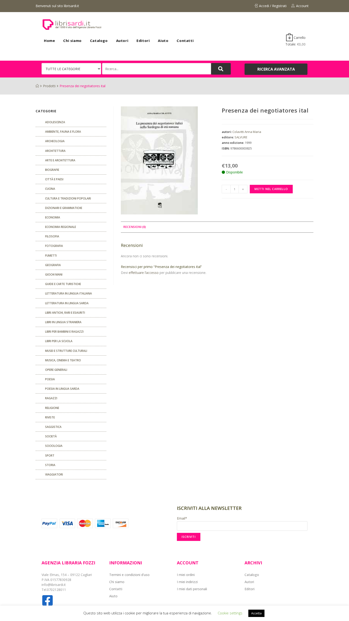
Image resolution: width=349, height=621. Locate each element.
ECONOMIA (52, 217)
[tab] (134, 227)
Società (51, 436)
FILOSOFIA (52, 236)
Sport (49, 455)
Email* (182, 518)
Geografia (53, 265)
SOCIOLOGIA (53, 446)
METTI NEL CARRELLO (271, 189)
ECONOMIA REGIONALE (60, 227)
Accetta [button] (256, 613)
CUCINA (50, 189)
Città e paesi (54, 179)
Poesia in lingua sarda (62, 389)
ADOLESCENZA (55, 122)
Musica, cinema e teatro (63, 360)
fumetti (51, 256)
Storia (50, 465)
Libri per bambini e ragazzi (64, 332)
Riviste (50, 417)
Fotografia (54, 246)
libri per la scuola (58, 341)
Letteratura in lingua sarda (67, 303)
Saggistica (53, 427)
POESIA (50, 379)
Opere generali (56, 370)
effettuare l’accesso (144, 272)
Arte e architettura (60, 160)
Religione (52, 408)
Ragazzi (51, 398)
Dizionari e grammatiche (63, 208)
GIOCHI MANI (53, 274)
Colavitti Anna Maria (246, 132)
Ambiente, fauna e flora (63, 132)
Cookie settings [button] (230, 613)
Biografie (52, 170)
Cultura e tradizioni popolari (68, 198)
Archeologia (55, 141)
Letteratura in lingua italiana (68, 293)
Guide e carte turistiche (63, 284)
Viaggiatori (54, 474)
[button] (276, 69)
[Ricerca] (156, 68)
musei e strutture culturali (66, 351)
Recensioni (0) (134, 227)
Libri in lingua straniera (63, 322)
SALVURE (241, 137)
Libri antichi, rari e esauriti (65, 313)
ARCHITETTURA (55, 151)
